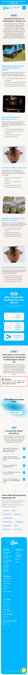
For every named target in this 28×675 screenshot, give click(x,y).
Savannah (6, 510)
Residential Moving (7, 553)
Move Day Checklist (18, 555)
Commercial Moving (7, 557)
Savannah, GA (6, 616)
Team (5, 589)
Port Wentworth (7, 518)
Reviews (18, 559)
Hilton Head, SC (17, 529)
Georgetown (19, 522)
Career (5, 586)
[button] (15, 7)
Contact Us (7, 583)
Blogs (17, 561)
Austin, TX (5, 618)
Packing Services (6, 570)
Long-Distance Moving (8, 561)
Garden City (17, 514)
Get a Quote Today (14, 412)
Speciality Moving (6, 566)
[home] (5, 7)
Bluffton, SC (6, 529)
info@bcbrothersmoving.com (9, 611)
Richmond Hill (7, 514)
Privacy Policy (7, 591)
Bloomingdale (7, 525)
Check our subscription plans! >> (13, 382)
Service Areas (7, 578)
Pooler (14, 510)
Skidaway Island (7, 522)
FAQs (17, 552)
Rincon (16, 525)
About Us (6, 581)
